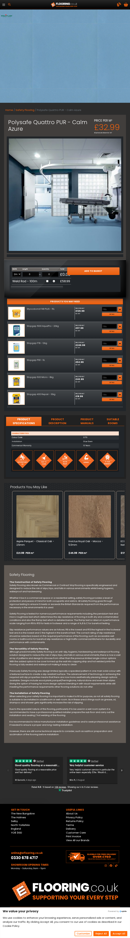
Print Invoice (73, 836)
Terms (70, 825)
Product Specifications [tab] (24, 421)
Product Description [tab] (57, 421)
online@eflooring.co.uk (27, 853)
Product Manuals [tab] (87, 421)
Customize (83, 933)
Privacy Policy (74, 817)
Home (9, 110)
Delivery (71, 828)
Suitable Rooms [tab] (113, 421)
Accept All (119, 933)
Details (112, 314)
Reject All (101, 933)
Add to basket (93, 271)
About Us (72, 813)
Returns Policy (74, 821)
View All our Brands (77, 840)
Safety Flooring (25, 110)
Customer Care (76, 832)
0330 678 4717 (24, 857)
